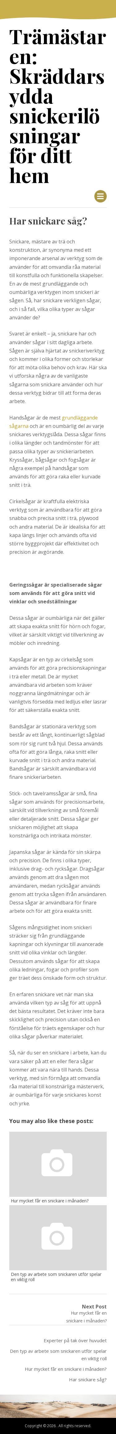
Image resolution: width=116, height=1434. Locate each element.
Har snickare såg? (88, 1379)
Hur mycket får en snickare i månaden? (66, 1369)
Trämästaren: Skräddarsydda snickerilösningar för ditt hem (57, 105)
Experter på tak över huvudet (75, 1340)
